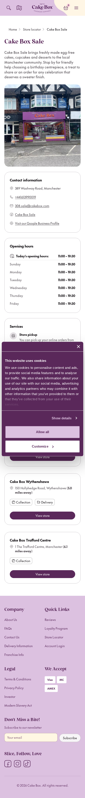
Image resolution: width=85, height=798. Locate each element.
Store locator (32, 29)
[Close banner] (78, 346)
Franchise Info (14, 654)
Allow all (42, 432)
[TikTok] (27, 763)
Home (13, 29)
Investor (9, 696)
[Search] (8, 7)
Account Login (55, 646)
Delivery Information (18, 646)
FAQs (8, 628)
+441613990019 (25, 197)
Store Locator (54, 637)
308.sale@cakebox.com (32, 206)
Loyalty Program (56, 628)
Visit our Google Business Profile (37, 223)
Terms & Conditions (17, 679)
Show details (61, 418)
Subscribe (70, 738)
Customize (40, 446)
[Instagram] (17, 763)
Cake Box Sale (25, 214)
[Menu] (76, 7)
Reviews (50, 619)
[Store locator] (19, 7)
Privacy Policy (14, 688)
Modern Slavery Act (18, 705)
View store (43, 457)
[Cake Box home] (42, 8)
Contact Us (11, 637)
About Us (10, 619)
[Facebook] (7, 763)
